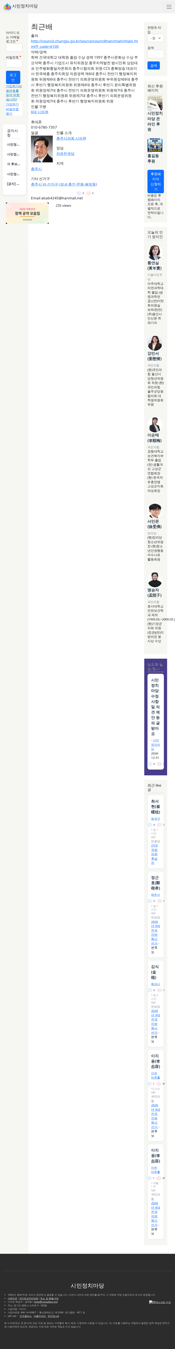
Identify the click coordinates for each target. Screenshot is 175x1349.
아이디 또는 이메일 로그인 (13, 36)
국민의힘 (153, 365)
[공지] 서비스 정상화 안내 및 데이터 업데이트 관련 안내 (14, 184)
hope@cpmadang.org (45, 1301)
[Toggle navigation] (169, 7)
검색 (150, 47)
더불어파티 (40, 1316)
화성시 (155, 984)
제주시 (155, 895)
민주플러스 (26, 1316)
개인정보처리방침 (28, 1298)
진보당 (155, 917)
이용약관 (12, 1298)
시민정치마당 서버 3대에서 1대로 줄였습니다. (14, 174)
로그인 (13, 77)
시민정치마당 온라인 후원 (155, 121)
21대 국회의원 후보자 (154, 854)
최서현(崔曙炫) (155, 806)
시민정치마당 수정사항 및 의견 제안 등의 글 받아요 (14, 154)
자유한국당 (65, 153)
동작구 (155, 819)
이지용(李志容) (155, 1061)
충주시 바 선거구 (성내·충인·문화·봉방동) (64, 184)
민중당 (155, 841)
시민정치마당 (24, 6)
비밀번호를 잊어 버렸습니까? (14, 92)
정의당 (151, 533)
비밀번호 (12, 57)
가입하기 (12, 86)
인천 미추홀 (155, 1075)
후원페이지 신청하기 (156, 181)
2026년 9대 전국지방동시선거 (155, 932)
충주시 (36, 168)
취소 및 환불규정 (49, 1298)
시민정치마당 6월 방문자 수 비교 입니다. (14, 144)
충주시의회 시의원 (71, 138)
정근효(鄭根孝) (155, 883)
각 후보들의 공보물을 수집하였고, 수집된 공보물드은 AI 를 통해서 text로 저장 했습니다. (14, 164)
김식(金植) (155, 972)
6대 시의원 (39, 111)
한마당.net (53, 1316)
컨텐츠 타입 (154, 29)
